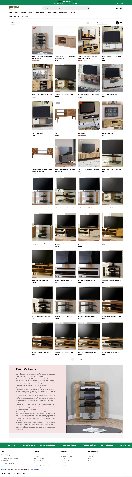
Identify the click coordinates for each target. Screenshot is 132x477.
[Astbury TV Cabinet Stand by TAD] (112, 78)
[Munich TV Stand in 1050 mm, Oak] (89, 264)
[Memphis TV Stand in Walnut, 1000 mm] (42, 336)
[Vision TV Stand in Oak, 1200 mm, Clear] (112, 153)
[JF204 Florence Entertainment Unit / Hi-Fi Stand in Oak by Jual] (42, 40)
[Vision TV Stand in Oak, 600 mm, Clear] (89, 191)
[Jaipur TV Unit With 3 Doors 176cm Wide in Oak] (89, 153)
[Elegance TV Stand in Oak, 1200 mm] (65, 78)
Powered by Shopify (20, 473)
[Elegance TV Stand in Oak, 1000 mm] (112, 191)
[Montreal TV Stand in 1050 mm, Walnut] (112, 264)
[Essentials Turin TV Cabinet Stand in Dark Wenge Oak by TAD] (65, 40)
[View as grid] (117, 23)
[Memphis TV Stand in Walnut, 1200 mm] (112, 300)
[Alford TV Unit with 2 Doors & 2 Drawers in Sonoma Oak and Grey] (42, 115)
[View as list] (121, 23)
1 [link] (72, 359)
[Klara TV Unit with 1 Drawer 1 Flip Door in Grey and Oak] (65, 153)
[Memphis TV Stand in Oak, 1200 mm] (65, 336)
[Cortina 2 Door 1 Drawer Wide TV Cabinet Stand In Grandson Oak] (112, 115)
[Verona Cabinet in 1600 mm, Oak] (112, 227)
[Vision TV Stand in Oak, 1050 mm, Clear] (65, 191)
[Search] (88, 8)
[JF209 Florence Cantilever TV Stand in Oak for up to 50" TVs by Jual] (89, 40)
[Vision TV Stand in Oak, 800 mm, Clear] (42, 191)
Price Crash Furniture (10, 473)
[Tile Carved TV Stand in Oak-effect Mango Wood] (65, 115)
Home (10, 16)
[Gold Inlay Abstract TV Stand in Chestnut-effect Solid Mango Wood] (42, 153)
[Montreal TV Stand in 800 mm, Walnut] (42, 300)
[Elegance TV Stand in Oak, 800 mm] (42, 227)
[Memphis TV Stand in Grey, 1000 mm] (112, 336)
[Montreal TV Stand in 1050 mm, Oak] (65, 300)
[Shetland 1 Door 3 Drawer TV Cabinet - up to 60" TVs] (42, 78)
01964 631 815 (6, 460)
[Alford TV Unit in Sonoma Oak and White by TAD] (112, 40)
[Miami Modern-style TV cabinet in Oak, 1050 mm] (89, 227)
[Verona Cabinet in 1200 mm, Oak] (42, 264)
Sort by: (93, 23)
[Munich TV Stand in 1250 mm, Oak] (65, 264)
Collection (16, 16)
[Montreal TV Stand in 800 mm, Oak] (89, 300)
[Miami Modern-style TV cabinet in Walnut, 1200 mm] (65, 227)
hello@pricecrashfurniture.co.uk (10, 458)
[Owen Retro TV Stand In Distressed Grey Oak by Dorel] (89, 115)
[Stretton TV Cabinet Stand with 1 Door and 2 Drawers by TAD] (89, 78)
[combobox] (66, 8)
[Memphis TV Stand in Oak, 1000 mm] (89, 336)
